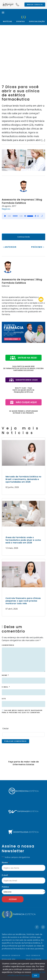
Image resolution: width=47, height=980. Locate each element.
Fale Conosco (33, 955)
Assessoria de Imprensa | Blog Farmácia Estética (22, 201)
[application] (23, 216)
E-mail (6, 687)
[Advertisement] (23, 56)
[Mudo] (25, 216)
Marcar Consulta (35, 4)
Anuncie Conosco (11, 955)
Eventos (20, 21)
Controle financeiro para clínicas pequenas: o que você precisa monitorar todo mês (23, 601)
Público (6, 887)
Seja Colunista (33, 959)
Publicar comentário (15, 741)
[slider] (30, 216)
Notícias (7, 21)
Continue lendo (23, 237)
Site (4, 699)
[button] (3, 12)
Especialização (37, 21)
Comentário (8, 645)
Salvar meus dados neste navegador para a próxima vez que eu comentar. (22, 711)
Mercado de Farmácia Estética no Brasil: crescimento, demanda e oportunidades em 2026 (23, 479)
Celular (5, 728)
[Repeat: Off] (42, 216)
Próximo (37, 247)
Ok (35, 976)
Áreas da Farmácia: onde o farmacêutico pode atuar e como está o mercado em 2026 (23, 540)
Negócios (6, 209)
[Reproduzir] (5, 216)
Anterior (10, 247)
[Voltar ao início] (23, 17)
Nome (5, 675)
